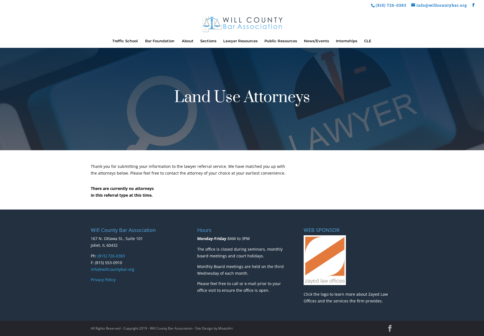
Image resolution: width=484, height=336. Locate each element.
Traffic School (125, 41)
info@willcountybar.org (112, 269)
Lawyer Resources (240, 41)
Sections (208, 41)
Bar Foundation (159, 41)
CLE (367, 41)
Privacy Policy (103, 279)
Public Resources (280, 41)
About (188, 41)
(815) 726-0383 (111, 256)
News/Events (316, 41)
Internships (346, 41)
